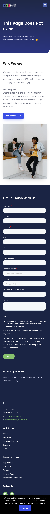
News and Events (10, 441)
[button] (45, 5)
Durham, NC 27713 (11, 412)
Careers (6, 445)
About (5, 433)
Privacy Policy (8, 473)
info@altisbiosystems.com (16, 419)
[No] (47, 504)
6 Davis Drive (8, 409)
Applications (8, 462)
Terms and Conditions (12, 477)
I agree (25, 508)
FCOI (5, 448)
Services (6, 470)
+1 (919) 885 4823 (13, 416)
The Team (7, 437)
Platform (7, 466)
